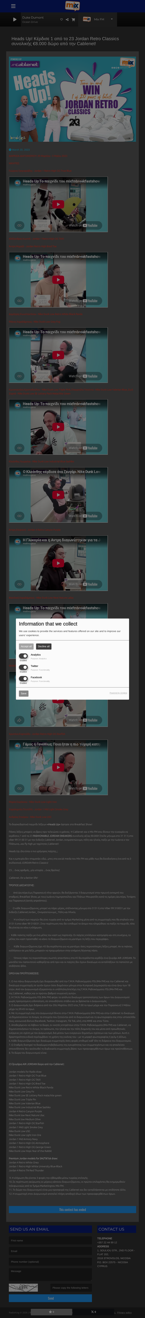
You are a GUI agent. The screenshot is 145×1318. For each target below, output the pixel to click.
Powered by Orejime (118, 693)
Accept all (26, 646)
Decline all (44, 646)
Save (24, 693)
